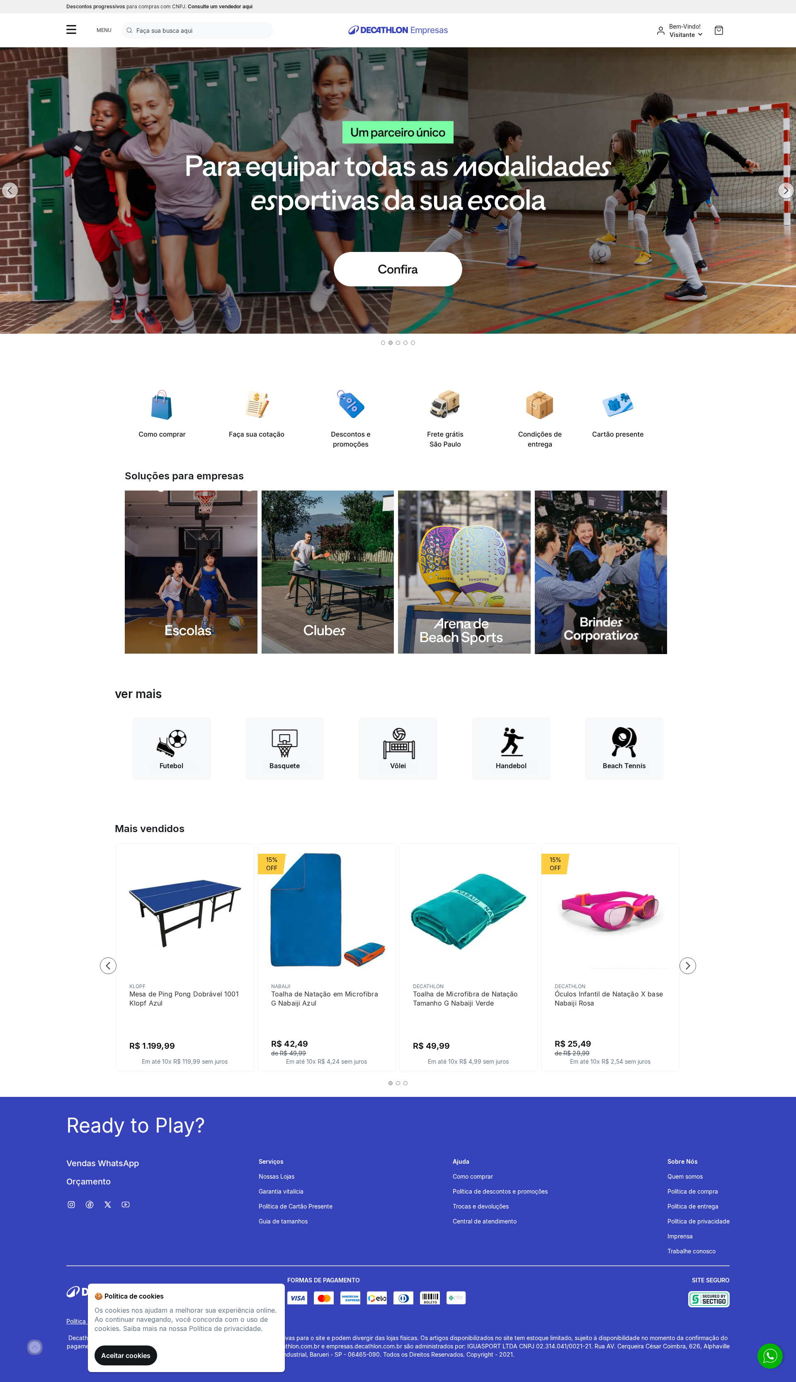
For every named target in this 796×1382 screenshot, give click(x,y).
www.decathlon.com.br (288, 1346)
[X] (112, 1205)
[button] (383, 343)
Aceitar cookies (125, 1355)
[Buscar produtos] (131, 30)
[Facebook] (94, 1205)
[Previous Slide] (10, 190)
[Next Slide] (786, 190)
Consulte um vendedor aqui (220, 6)
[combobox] (197, 30)
